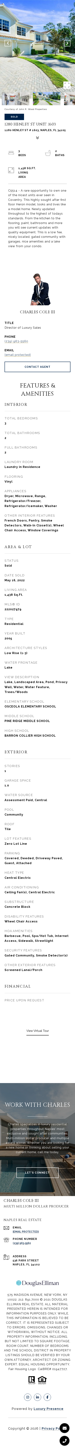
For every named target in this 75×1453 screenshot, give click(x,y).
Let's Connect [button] (37, 1172)
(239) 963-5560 (16, 341)
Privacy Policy (54, 1428)
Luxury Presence (49, 1409)
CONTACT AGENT (38, 366)
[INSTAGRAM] (27, 1397)
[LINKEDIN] (37, 1397)
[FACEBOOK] (47, 1397)
